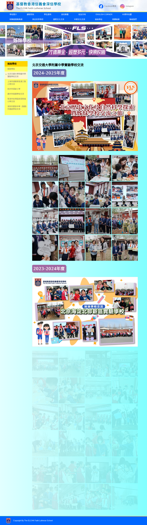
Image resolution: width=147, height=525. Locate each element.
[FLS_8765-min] (125, 364)
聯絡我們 (133, 19)
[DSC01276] (98, 248)
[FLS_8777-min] (45, 390)
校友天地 (82, 14)
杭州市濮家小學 (13, 89)
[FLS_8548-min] (45, 417)
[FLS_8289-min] (98, 364)
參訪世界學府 (37, 19)
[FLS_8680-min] (72, 390)
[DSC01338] (98, 195)
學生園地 (47, 14)
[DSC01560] (72, 248)
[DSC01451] (98, 221)
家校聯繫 (65, 14)
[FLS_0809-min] (45, 443)
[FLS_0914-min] (125, 417)
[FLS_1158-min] (45, 364)
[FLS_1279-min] (98, 497)
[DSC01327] (72, 168)
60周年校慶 (127, 14)
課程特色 (30, 14)
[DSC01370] (45, 195)
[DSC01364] (125, 168)
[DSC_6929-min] (72, 497)
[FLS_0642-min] (72, 470)
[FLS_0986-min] (72, 364)
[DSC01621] (45, 168)
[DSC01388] (125, 195)
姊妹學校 (98, 19)
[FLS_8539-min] (72, 417)
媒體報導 (116, 19)
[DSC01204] (98, 168)
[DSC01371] (45, 221)
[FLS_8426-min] (98, 417)
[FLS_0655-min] (125, 470)
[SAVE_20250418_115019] (125, 248)
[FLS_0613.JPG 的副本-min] (98, 443)
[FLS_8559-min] (125, 390)
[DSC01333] (72, 195)
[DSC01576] (72, 221)
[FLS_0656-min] (125, 443)
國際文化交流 (58, 19)
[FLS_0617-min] (45, 497)
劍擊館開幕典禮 (16, 19)
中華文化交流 (79, 19)
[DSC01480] (125, 221)
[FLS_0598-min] (45, 470)
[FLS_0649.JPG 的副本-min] (98, 470)
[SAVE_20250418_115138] (45, 248)
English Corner (104, 14)
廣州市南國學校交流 (15, 94)
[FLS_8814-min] (98, 390)
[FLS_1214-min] (125, 497)
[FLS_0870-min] (72, 443)
